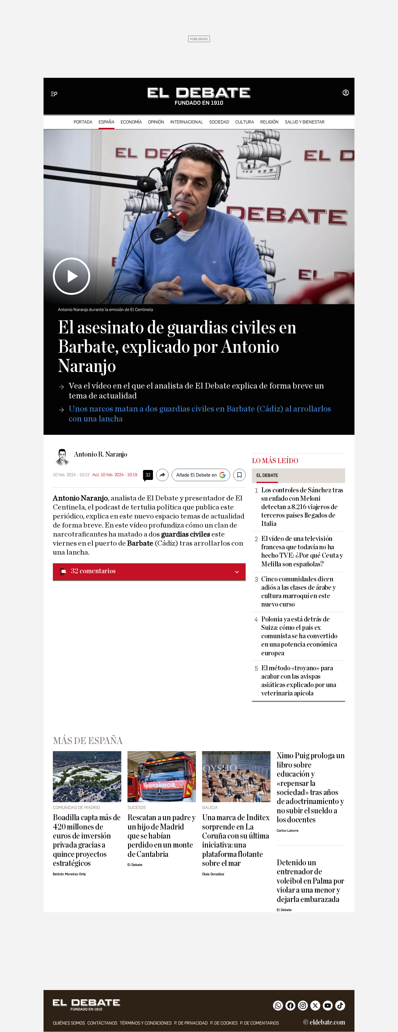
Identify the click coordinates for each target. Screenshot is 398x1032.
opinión (156, 122)
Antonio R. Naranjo (100, 454)
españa (106, 122)
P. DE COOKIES (224, 1023)
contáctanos (102, 1023)
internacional (186, 122)
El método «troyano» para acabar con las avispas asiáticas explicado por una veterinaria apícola (298, 680)
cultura (244, 122)
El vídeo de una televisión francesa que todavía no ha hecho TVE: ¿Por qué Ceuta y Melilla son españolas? (302, 551)
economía (131, 122)
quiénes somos (69, 1023)
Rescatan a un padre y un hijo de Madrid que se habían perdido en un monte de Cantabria (161, 835)
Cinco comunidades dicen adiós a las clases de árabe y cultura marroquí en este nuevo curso (298, 591)
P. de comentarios (259, 1023)
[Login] (345, 93)
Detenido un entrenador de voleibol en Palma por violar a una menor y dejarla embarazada (310, 881)
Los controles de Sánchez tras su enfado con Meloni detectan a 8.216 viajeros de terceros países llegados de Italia (302, 507)
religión (269, 122)
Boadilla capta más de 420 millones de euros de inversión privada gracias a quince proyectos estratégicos (87, 840)
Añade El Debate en (196, 475)
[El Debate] (199, 96)
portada (83, 122)
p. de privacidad (191, 1023)
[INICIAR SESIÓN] (345, 93)
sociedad (219, 122)
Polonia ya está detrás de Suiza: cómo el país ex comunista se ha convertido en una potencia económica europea (299, 636)
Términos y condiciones (146, 1023)
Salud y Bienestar (305, 122)
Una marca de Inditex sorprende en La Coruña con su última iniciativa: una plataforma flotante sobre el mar (235, 840)
